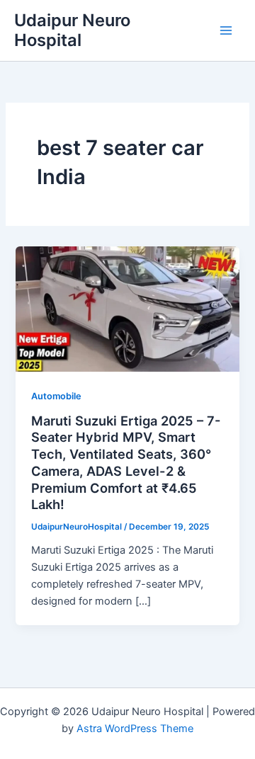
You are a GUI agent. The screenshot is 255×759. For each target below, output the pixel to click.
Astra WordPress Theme (134, 728)
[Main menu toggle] (226, 30)
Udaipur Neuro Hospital (72, 30)
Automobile (56, 396)
